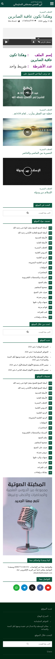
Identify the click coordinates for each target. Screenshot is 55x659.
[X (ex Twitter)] (32, 587)
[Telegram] (24, 587)
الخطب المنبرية (46, 12)
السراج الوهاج (42, 347)
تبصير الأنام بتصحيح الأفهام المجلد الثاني (32, 370)
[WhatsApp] (16, 587)
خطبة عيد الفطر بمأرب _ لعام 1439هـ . (32, 113)
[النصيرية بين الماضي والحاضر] (27, 132)
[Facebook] (40, 587)
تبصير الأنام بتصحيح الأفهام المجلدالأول (33, 365)
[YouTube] (48, 587)
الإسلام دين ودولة (43, 192)
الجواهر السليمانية (41, 352)
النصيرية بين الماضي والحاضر (37, 153)
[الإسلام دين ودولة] (27, 171)
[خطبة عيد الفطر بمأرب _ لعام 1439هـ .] (27, 92)
